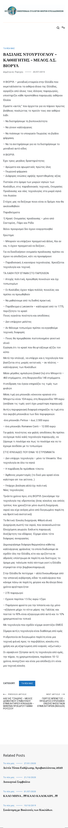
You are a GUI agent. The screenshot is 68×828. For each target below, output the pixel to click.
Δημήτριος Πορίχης (13, 72)
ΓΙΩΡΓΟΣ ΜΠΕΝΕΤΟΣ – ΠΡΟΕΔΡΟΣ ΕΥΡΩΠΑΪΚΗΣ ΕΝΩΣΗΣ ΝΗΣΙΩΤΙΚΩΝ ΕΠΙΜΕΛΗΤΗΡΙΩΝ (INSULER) (51, 700)
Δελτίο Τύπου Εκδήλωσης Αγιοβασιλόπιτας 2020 (33, 768)
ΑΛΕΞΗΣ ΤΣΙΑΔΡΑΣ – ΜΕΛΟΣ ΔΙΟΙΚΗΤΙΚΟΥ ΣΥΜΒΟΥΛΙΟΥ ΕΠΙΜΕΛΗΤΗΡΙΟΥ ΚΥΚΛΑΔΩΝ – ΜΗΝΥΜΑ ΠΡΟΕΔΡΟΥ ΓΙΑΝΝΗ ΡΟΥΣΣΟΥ (18, 701)
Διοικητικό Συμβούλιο (16, 782)
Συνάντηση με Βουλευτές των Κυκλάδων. (28, 810)
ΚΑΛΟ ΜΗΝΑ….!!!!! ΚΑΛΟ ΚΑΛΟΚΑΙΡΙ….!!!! (30, 796)
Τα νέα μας (9, 48)
